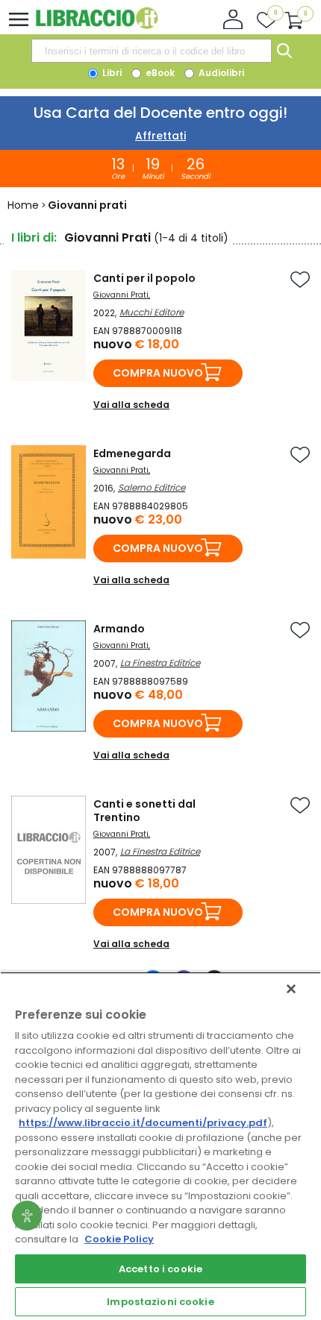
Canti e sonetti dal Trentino (144, 810)
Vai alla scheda (131, 404)
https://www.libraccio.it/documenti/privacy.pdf (143, 1123)
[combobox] (151, 51)
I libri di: (34, 237)
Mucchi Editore (151, 312)
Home (23, 205)
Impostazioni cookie (160, 1302)
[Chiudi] (291, 988)
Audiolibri (220, 72)
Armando (119, 628)
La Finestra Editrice (160, 662)
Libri (111, 72)
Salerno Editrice (151, 487)
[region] (160, 1146)
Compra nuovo (158, 372)
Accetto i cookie (160, 1269)
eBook (159, 72)
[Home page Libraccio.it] (96, 25)
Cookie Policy (119, 1239)
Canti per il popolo (144, 278)
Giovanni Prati (121, 295)
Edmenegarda (132, 453)
